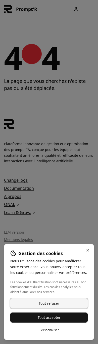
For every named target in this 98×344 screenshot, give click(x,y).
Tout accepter (49, 317)
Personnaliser (49, 330)
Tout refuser (49, 303)
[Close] (88, 250)
